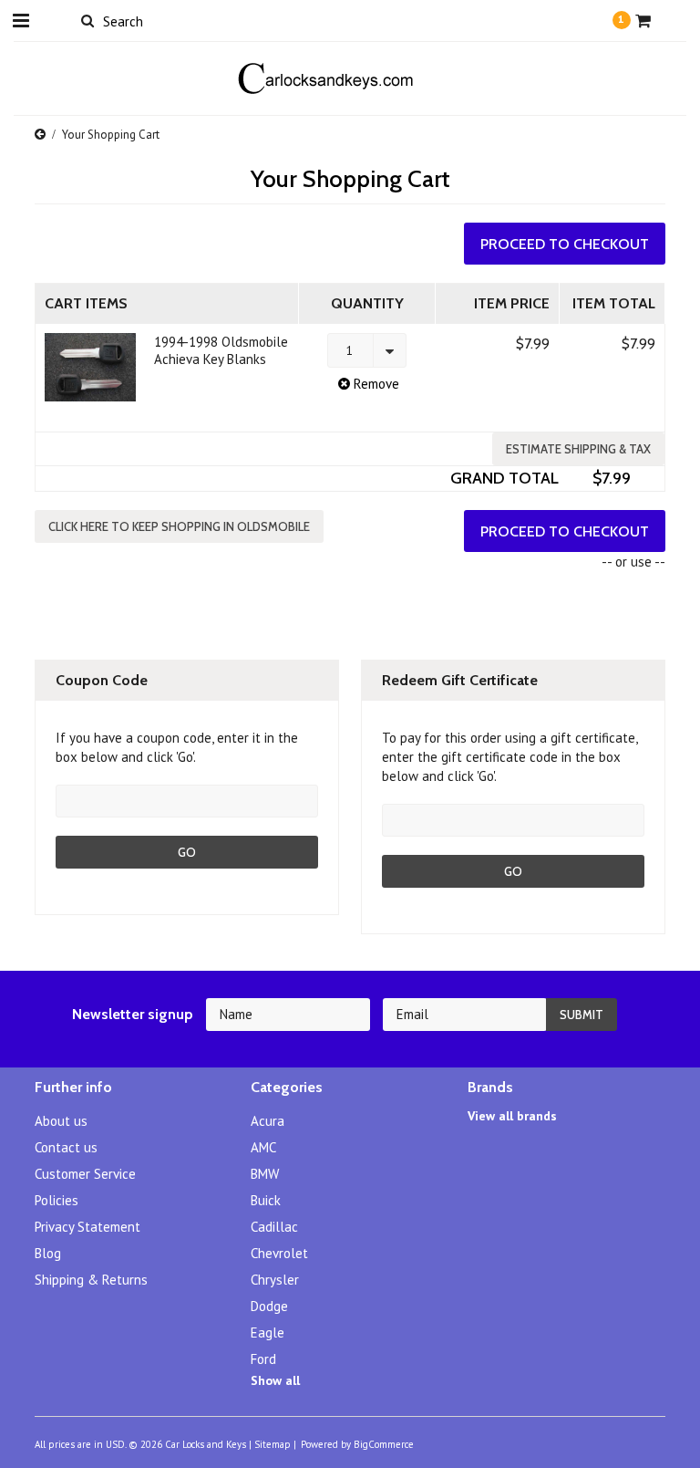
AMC (263, 1147)
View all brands (512, 1116)
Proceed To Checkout (564, 244)
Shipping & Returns (91, 1279)
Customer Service (85, 1173)
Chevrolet (279, 1253)
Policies (56, 1200)
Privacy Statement (87, 1226)
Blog (48, 1253)
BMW (265, 1173)
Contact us (66, 1147)
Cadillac (274, 1226)
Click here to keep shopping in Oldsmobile (179, 526)
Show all (275, 1380)
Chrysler (275, 1279)
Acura (267, 1121)
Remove (374, 383)
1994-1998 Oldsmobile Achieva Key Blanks (221, 350)
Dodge (269, 1306)
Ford (263, 1359)
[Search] (87, 20)
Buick (266, 1200)
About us (61, 1121)
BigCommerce (384, 1444)
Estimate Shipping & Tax (578, 449)
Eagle (267, 1332)
